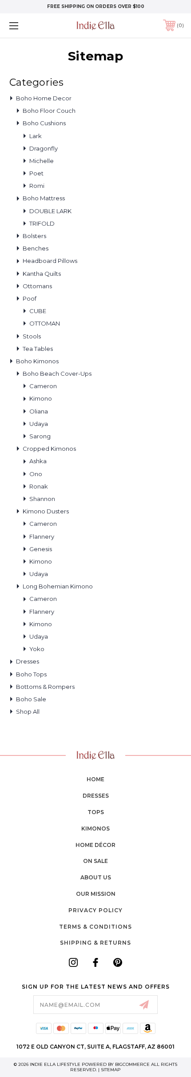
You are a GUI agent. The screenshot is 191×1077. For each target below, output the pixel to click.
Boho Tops (31, 674)
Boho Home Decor (44, 98)
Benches (35, 248)
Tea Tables (38, 348)
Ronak (38, 486)
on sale (95, 861)
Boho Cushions (44, 123)
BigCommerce (132, 1064)
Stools (32, 336)
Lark (35, 135)
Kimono (40, 398)
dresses (96, 795)
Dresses (27, 661)
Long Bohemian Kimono (58, 586)
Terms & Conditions (95, 926)
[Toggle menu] (26, 25)
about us (95, 877)
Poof (29, 298)
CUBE (37, 310)
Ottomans (37, 286)
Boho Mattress (44, 198)
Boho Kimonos (37, 361)
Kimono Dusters (46, 511)
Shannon (42, 498)
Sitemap (111, 1070)
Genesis (40, 548)
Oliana (38, 411)
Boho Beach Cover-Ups (57, 373)
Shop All (28, 711)
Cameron (43, 385)
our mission (95, 893)
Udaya (38, 423)
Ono (35, 473)
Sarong (40, 436)
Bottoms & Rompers (45, 686)
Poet (36, 173)
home (95, 779)
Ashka (38, 461)
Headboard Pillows (50, 260)
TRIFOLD (42, 223)
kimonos (95, 828)
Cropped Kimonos (49, 448)
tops (96, 812)
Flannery (41, 536)
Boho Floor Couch (49, 110)
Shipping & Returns (95, 942)
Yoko (36, 648)
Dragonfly (43, 148)
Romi (36, 185)
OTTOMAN (44, 323)
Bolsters (34, 235)
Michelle (41, 160)
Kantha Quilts (42, 273)
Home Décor (95, 845)
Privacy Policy (95, 910)
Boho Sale (31, 699)
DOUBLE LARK (50, 211)
